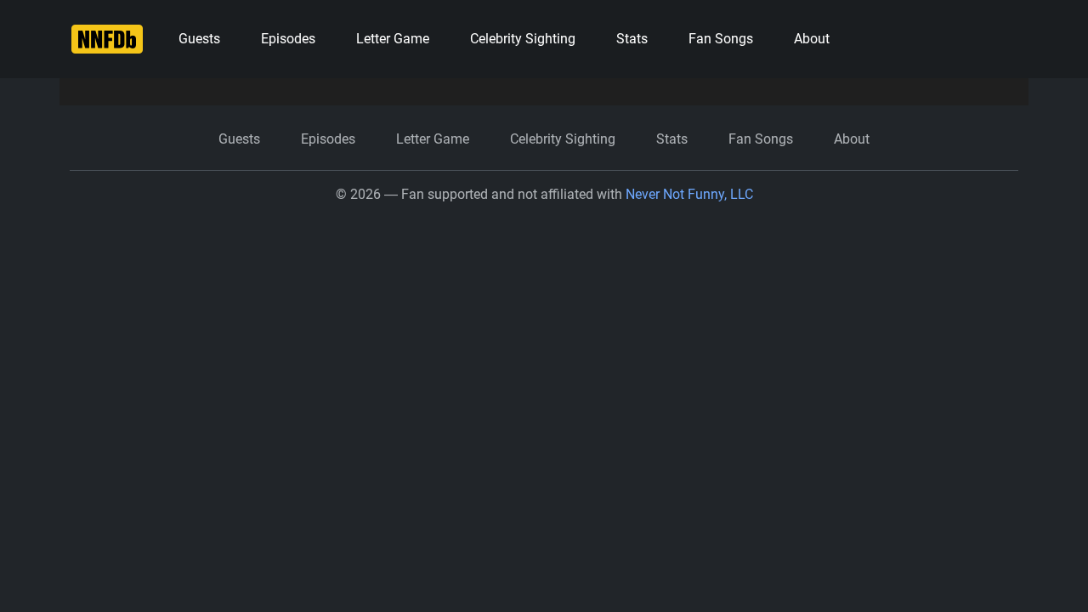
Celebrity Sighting (522, 39)
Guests (199, 39)
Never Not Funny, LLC (689, 194)
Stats (632, 39)
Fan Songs (720, 39)
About (812, 39)
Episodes (288, 39)
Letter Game (392, 39)
